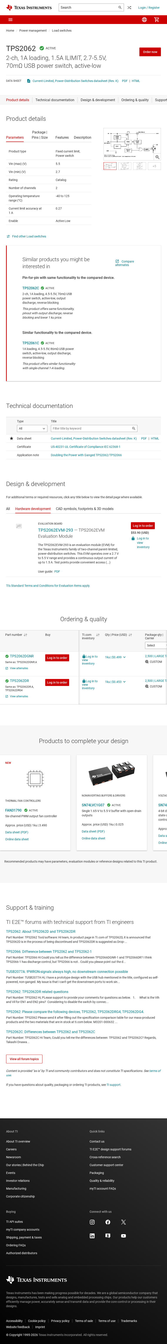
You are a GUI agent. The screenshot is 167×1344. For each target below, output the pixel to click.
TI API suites (14, 1221)
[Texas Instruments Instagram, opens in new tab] (92, 1223)
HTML (136, 81)
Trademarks (129, 1321)
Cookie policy (37, 1321)
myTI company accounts (22, 1229)
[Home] (29, 8)
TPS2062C (30, 288)
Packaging (97, 1173)
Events (10, 1173)
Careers (11, 1149)
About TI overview (18, 1141)
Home (10, 30)
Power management (33, 30)
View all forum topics (24, 1059)
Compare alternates (124, 263)
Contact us (97, 1141)
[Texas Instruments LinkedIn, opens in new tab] (92, 1237)
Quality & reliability (102, 1180)
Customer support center (106, 1165)
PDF (125, 81)
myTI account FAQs (103, 1188)
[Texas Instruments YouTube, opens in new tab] (123, 1237)
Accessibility (14, 1321)
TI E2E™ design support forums (110, 1149)
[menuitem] (144, 19)
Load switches (62, 30)
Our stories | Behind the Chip (25, 1165)
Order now (150, 52)
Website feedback (18, 1327)
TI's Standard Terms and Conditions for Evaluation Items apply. (48, 585)
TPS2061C (30, 343)
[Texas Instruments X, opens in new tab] (123, 1223)
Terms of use (106, 1321)
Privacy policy (60, 1321)
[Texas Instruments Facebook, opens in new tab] (107, 1223)
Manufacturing (16, 1188)
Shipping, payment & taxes (24, 1237)
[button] (10, 19)
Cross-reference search (105, 1157)
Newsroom (13, 1157)
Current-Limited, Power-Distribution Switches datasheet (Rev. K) (76, 81)
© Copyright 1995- (22, 1335)
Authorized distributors (21, 1253)
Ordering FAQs (16, 1245)
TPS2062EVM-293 (55, 530)
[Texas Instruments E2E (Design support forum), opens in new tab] (107, 1237)
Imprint (40, 1327)
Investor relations (18, 1180)
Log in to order (143, 525)
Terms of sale (84, 1321)
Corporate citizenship (20, 1196)
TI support (113, 1084)
